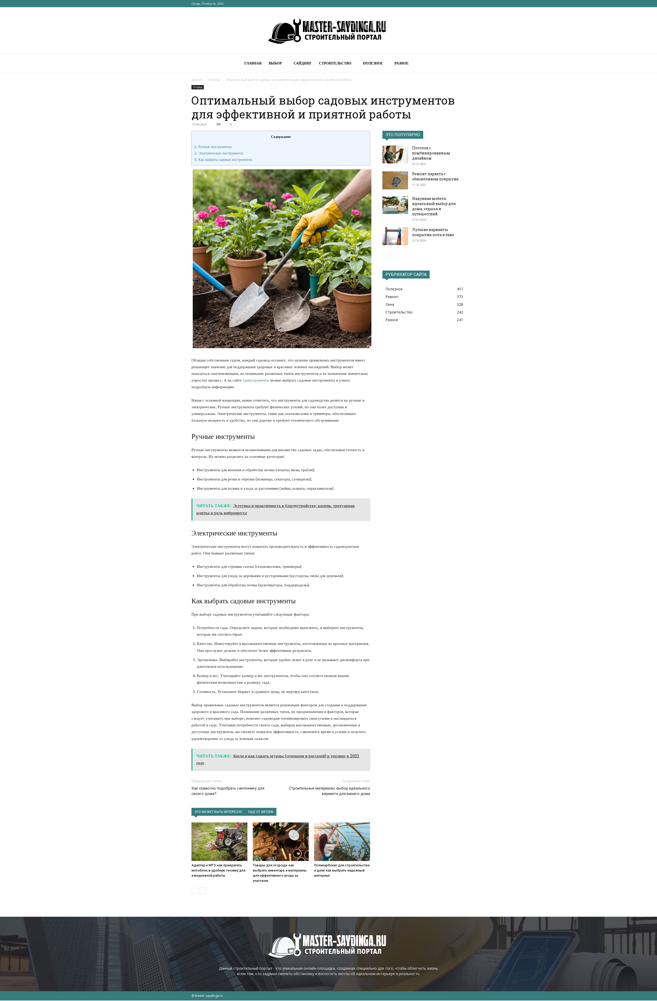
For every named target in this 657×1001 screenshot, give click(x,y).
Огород (214, 80)
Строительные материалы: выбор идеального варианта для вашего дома (329, 791)
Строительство (335, 63)
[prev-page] (194, 891)
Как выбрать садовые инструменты (223, 159)
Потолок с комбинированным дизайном (431, 153)
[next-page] (203, 891)
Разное (401, 63)
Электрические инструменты (218, 153)
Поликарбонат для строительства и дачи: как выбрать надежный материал (342, 870)
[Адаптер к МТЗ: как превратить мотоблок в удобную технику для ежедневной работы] (219, 841)
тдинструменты (256, 380)
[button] (459, 63)
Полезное (373, 63)
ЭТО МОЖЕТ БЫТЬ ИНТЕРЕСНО (218, 812)
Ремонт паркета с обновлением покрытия (435, 176)
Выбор (275, 63)
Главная (253, 63)
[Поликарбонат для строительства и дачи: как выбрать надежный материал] (342, 841)
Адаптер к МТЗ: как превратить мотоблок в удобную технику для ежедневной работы (218, 870)
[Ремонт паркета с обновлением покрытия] (395, 180)
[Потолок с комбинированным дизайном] (395, 154)
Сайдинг (303, 63)
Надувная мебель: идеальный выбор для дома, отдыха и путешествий (434, 206)
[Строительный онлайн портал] (328, 30)
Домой (196, 80)
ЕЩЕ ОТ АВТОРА (260, 812)
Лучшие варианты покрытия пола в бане (433, 232)
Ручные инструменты (212, 147)
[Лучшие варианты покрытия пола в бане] (395, 236)
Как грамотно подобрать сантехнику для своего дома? (227, 791)
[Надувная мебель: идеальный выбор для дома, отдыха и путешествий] (395, 205)
